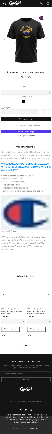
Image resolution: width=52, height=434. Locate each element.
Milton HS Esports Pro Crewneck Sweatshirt (36, 312)
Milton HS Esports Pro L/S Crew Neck (11, 312)
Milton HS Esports (8, 309)
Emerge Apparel (15, 3)
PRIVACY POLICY (19, 428)
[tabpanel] (13, 313)
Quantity (5, 108)
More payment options (26, 136)
